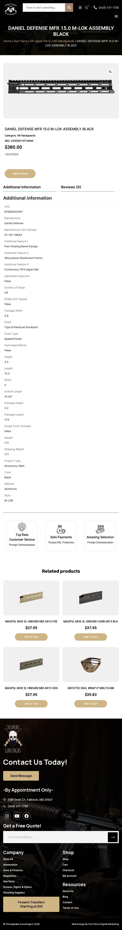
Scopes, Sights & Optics (17, 887)
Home (7, 41)
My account (69, 875)
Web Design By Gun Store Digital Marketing (95, 924)
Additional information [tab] (22, 187)
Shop (66, 859)
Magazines (9, 875)
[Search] (69, 7)
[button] (116, 16)
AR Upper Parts (40, 41)
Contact (67, 902)
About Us (68, 891)
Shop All (8, 859)
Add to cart (20, 173)
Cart (65, 864)
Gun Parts (20, 41)
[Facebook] (26, 816)
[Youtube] (16, 816)
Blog (65, 896)
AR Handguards (63, 41)
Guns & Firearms (13, 870)
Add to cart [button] (31, 636)
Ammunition (10, 864)
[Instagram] (7, 816)
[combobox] (44, 7)
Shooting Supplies (14, 892)
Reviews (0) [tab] (71, 187)
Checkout (68, 870)
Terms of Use (71, 907)
